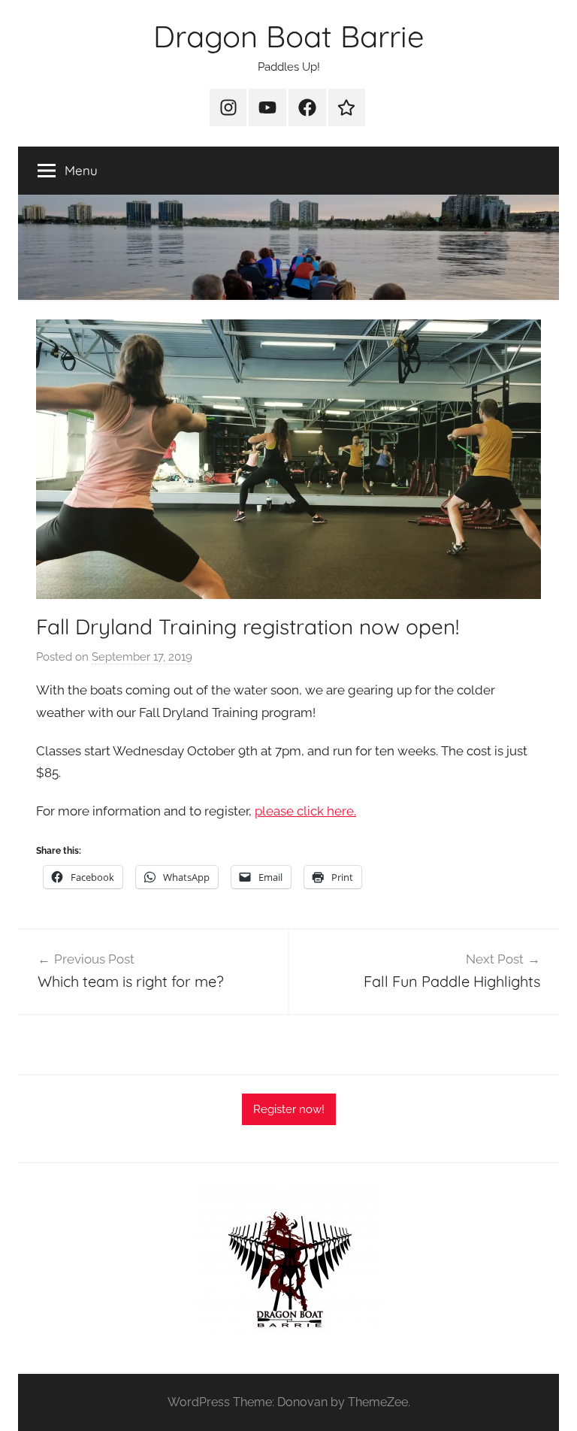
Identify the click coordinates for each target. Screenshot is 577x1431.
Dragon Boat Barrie (288, 36)
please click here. (305, 810)
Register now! (289, 1109)
